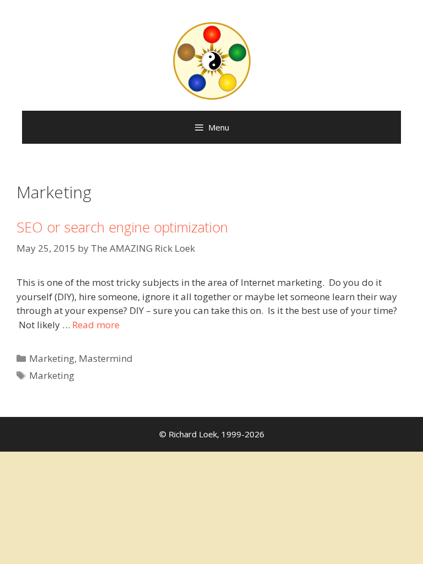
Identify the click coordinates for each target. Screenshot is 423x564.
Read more (96, 324)
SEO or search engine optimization (122, 227)
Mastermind (106, 358)
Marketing (51, 358)
